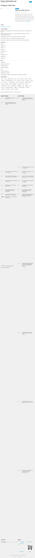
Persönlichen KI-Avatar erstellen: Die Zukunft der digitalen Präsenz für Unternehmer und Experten (28, 195)
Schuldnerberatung (13, 85)
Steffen (16, 12)
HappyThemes (24, 555)
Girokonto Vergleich (4, 65)
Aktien (2, 44)
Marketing (2, 58)
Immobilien (27, 80)
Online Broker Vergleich (5, 71)
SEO (23, 85)
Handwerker (18, 80)
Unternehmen (27, 87)
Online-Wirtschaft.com (8, 1)
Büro (17, 78)
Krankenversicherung (12, 82)
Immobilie (23, 80)
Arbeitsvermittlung (10, 78)
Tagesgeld (15, 87)
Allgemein (17, 8)
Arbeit (5, 78)
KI (7, 82)
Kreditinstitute (3, 54)
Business (2, 47)
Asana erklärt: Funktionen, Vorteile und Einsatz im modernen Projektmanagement (15, 40)
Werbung (12, 89)
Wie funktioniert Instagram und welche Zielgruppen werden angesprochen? (10, 190)
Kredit (17, 82)
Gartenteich (3, 80)
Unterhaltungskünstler (21, 87)
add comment (25, 12)
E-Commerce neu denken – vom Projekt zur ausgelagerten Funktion (12, 38)
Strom (30, 85)
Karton (5, 82)
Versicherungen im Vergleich (5, 26)
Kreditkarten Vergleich (4, 67)
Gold (15, 80)
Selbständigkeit (19, 85)
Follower (30, 78)
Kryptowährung (21, 82)
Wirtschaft (16, 89)
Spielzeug (27, 85)
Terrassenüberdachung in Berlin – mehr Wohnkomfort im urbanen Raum (13, 36)
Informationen (3, 51)
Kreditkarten (3, 56)
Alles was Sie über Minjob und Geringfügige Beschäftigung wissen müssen (10, 103)
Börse (15, 78)
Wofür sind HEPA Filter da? (22, 10)
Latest (2, 69)
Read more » (28, 21)
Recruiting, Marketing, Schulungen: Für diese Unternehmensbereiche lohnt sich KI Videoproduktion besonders (27, 264)
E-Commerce (21, 78)
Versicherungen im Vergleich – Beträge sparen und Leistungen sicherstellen (14, 74)
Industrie (2, 49)
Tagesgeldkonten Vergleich (5, 72)
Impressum (14, 556)
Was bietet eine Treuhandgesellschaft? (7, 265)
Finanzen (26, 78)
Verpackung (3, 89)
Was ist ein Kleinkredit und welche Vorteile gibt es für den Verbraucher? (11, 176)
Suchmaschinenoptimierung (9, 87)
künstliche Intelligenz (28, 82)
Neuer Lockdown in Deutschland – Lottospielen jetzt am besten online (10, 194)
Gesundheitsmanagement (9, 80)
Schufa (8, 85)
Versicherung (8, 89)
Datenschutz (3, 62)
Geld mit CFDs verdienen (5, 267)
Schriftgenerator (4, 85)
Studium (3, 87)
